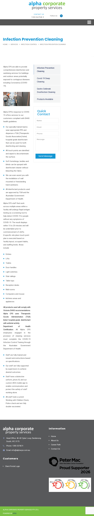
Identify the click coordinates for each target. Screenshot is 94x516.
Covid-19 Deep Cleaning (43, 80)
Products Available (45, 99)
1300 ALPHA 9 (37, 17)
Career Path (56, 445)
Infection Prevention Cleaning (45, 69)
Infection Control (29, 44)
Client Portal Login (12, 466)
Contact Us (55, 449)
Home (5, 44)
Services (14, 44)
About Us (55, 440)
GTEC (15, 513)
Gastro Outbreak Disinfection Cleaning (46, 90)
